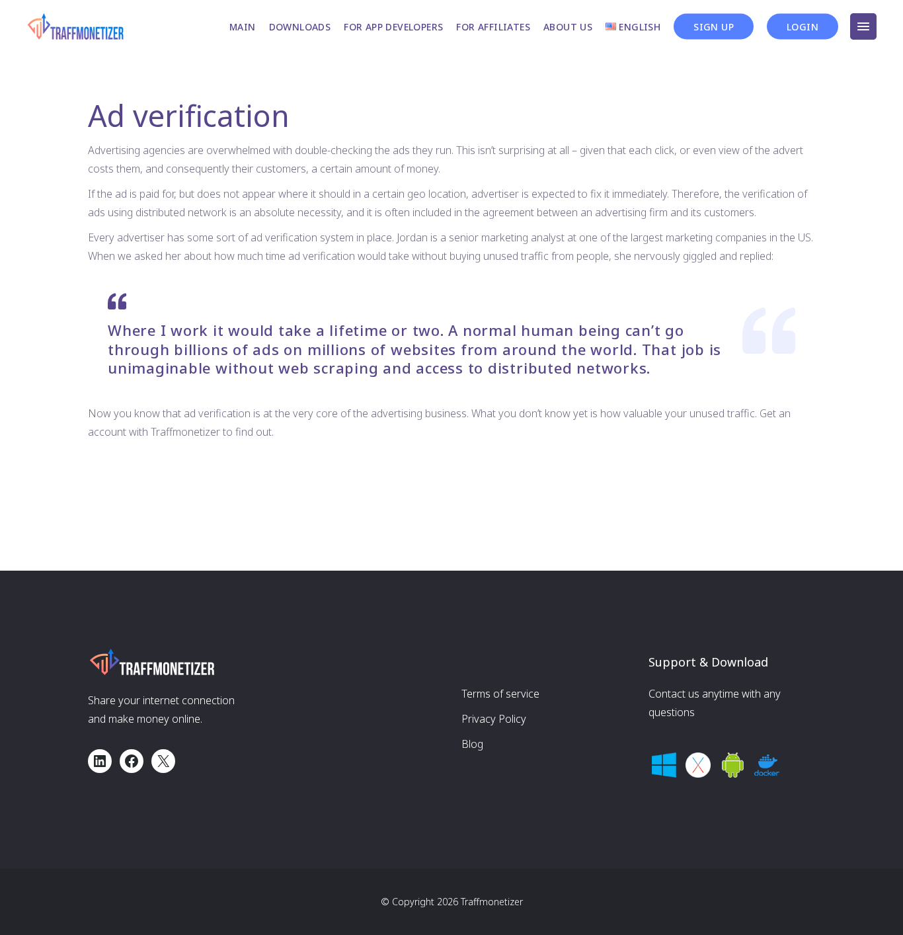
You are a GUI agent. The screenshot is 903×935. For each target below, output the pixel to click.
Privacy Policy (493, 718)
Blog (472, 744)
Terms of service (500, 693)
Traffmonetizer (492, 901)
